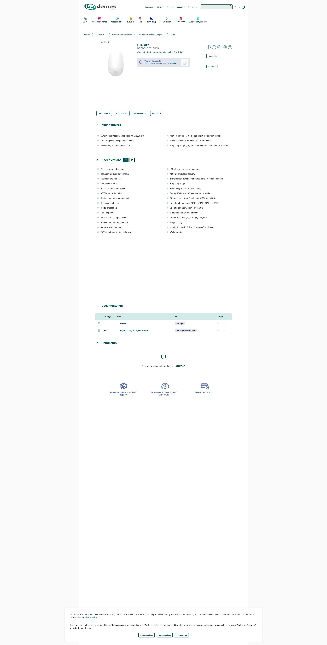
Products (87, 35)
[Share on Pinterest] (219, 47)
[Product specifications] (132, 160)
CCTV (85, 22)
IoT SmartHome (166, 22)
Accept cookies (146, 635)
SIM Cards (181, 21)
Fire (140, 22)
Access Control (117, 22)
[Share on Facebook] (208, 47)
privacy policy (90, 617)
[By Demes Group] (100, 7)
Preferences (182, 635)
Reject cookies (165, 635)
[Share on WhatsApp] (230, 47)
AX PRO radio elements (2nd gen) (150, 35)
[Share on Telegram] (224, 47)
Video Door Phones (99, 22)
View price (213, 56)
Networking (151, 22)
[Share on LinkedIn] (214, 47)
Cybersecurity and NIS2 (198, 22)
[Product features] (126, 160)
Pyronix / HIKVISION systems (122, 35)
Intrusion (130, 22)
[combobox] (216, 6)
